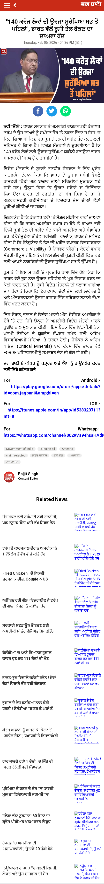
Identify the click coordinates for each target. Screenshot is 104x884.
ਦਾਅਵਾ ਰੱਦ (12, 462)
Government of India (19, 449)
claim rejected (15, 455)
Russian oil (47, 449)
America (67, 449)
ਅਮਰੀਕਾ (74, 455)
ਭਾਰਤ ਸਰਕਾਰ (39, 455)
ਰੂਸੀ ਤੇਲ (58, 455)
